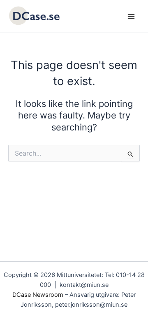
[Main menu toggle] (131, 16)
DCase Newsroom (37, 294)
